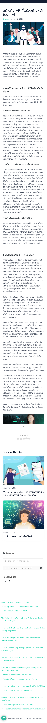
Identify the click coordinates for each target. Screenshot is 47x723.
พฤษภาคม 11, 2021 (9, 488)
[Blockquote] (22, 568)
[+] (34, 568)
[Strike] (14, 568)
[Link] (28, 568)
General (6, 19)
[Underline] (11, 568)
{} (31, 568)
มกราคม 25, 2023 (9, 532)
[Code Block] (25, 568)
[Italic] (8, 568)
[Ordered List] (16, 568)
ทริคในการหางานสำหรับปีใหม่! (17, 536)
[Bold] (5, 568)
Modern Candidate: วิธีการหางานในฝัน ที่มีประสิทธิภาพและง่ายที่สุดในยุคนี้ (23, 494)
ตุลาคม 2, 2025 (17, 19)
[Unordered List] (19, 568)
